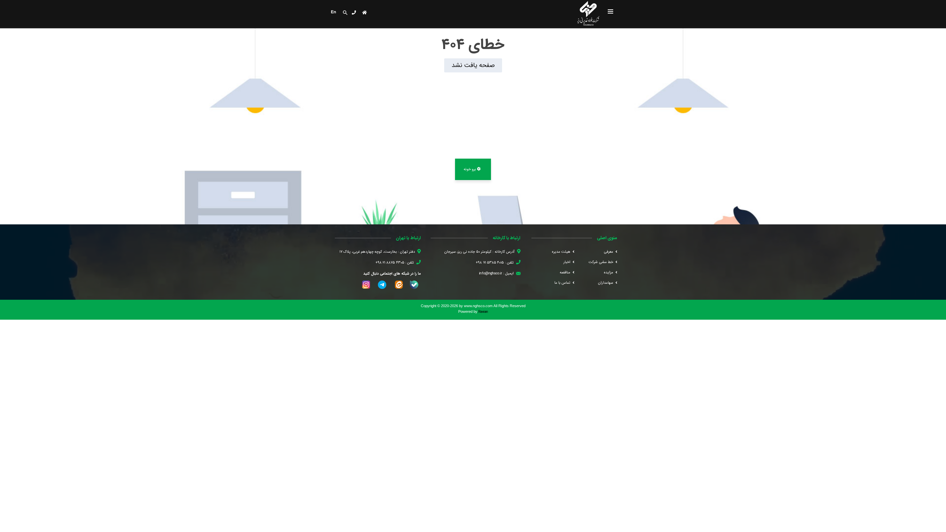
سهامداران (605, 282)
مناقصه (565, 272)
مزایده (608, 272)
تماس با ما (562, 282)
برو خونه (470, 169)
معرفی (608, 251)
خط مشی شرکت (601, 262)
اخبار (566, 262)
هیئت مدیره (561, 251)
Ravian (483, 312)
